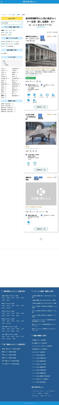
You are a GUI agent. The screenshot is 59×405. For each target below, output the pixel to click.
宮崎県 (3, 338)
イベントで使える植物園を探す (39, 373)
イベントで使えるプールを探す (39, 364)
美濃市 (4, 91)
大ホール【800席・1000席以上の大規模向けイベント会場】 (44, 307)
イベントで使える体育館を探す (39, 358)
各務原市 (15, 72)
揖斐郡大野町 (5, 84)
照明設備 (33, 68)
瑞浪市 (14, 88)
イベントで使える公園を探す (38, 355)
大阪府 (17, 321)
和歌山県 (9, 323)
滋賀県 (8, 321)
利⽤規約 (40, 393)
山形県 (3, 300)
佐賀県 (8, 336)
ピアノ (4, 46)
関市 (14, 93)
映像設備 (43, 68)
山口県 (22, 328)
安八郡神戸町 (5, 78)
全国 (4, 61)
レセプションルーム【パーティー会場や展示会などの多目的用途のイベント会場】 (44, 320)
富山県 (8, 313)
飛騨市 (42, 38)
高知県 (17, 331)
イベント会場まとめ (50, 391)
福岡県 (3, 336)
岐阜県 (42, 36)
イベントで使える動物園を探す (39, 367)
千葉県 (22, 305)
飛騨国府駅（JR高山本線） (8, 109)
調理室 (17, 43)
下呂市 (4, 68)
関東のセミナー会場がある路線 (9, 351)
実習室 (27, 146)
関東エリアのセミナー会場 (8, 303)
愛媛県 (12, 331)
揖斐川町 (15, 82)
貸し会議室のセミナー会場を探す (39, 343)
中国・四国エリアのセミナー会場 (9, 326)
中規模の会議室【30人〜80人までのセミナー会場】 (44, 300)
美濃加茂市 (15, 89)
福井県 (17, 313)
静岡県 (12, 315)
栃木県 (8, 305)
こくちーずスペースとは (37, 391)
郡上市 (4, 93)
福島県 (8, 300)
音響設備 (38, 68)
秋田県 (22, 297)
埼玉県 (17, 305)
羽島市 (14, 91)
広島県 (17, 328)
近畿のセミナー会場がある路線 (9, 357)
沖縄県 (13, 338)
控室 (4, 43)
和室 (4, 41)
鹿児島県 (9, 338)
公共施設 (42, 40)
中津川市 (4, 70)
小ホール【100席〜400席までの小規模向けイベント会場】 (44, 316)
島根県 (8, 328)
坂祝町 (14, 74)
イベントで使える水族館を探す (39, 370)
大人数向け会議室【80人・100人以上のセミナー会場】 (44, 296)
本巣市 (4, 86)
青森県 (8, 297)
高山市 (4, 97)
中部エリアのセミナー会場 (8, 311)
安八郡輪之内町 (16, 78)
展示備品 (48, 68)
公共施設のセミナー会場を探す (39, 340)
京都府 (12, 321)
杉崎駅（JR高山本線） (7, 103)
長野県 (3, 315)
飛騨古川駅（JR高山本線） (8, 107)
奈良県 (3, 323)
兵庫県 (22, 321)
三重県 (3, 321)
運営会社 (46, 393)
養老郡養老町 (16, 95)
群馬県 (12, 305)
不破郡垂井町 (16, 68)
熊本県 (17, 336)
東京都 (3, 307)
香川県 (8, 331)
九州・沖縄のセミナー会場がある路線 (10, 363)
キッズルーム (10, 43)
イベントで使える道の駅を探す (39, 382)
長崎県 (12, 336)
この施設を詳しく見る (41, 106)
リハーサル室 (16, 41)
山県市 (4, 80)
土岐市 (4, 74)
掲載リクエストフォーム (46, 395)
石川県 (12, 313)
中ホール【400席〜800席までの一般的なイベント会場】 (44, 311)
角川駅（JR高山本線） (7, 105)
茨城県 (3, 305)
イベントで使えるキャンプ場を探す (40, 379)
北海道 (3, 297)
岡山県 (12, 328)
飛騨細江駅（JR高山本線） (8, 111)
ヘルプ (33, 393)
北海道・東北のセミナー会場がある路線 (11, 348)
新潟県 (3, 313)
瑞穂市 (4, 89)
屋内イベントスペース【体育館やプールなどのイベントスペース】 (44, 329)
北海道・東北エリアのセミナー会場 (10, 295)
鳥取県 (3, 328)
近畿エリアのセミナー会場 (8, 318)
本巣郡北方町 (16, 86)
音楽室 (8, 41)
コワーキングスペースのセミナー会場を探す (42, 346)
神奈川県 (9, 307)
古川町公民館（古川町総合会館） (31, 117)
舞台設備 (28, 68)
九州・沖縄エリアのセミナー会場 (9, 334)
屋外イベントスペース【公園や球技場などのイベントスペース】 (44, 325)
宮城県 (17, 297)
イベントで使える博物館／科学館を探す (41, 376)
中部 (5, 63)
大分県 (22, 336)
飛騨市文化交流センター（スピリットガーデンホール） (32, 39)
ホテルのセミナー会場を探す (38, 352)
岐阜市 (15, 80)
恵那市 (4, 82)
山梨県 (22, 313)
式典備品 (53, 68)
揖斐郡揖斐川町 (16, 84)
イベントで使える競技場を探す (39, 361)
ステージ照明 (38, 207)
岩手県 (12, 297)
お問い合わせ (35, 395)
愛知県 (17, 315)
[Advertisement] (29, 9)
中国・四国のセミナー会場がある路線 (10, 360)
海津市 (4, 88)
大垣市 (14, 76)
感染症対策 (10, 46)
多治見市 (4, 76)
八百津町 (15, 70)
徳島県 (3, 331)
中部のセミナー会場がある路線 (9, 354)
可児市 (4, 72)
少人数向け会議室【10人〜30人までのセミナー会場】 (44, 303)
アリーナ (28, 207)
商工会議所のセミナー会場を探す (39, 349)
